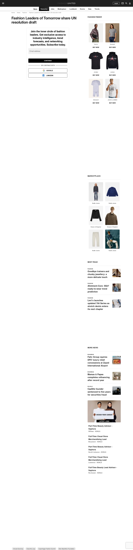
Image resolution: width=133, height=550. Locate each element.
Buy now (96, 47)
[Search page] (126, 3)
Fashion (24, 12)
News (18, 12)
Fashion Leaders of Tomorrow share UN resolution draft (45, 12)
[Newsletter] (122, 3)
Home (13, 12)
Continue (48, 61)
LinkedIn (49, 75)
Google (49, 70)
